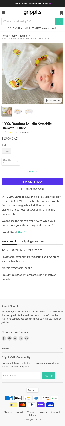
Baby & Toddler (19, 35)
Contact (19, 412)
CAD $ (31, 390)
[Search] (59, 21)
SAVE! (21, 232)
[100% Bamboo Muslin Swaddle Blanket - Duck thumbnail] (7, 111)
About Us (8, 412)
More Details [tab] (9, 241)
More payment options (32, 189)
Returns (54, 412)
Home (5, 35)
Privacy (32, 415)
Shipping (43, 412)
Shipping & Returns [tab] (32, 241)
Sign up (48, 375)
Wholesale (31, 412)
